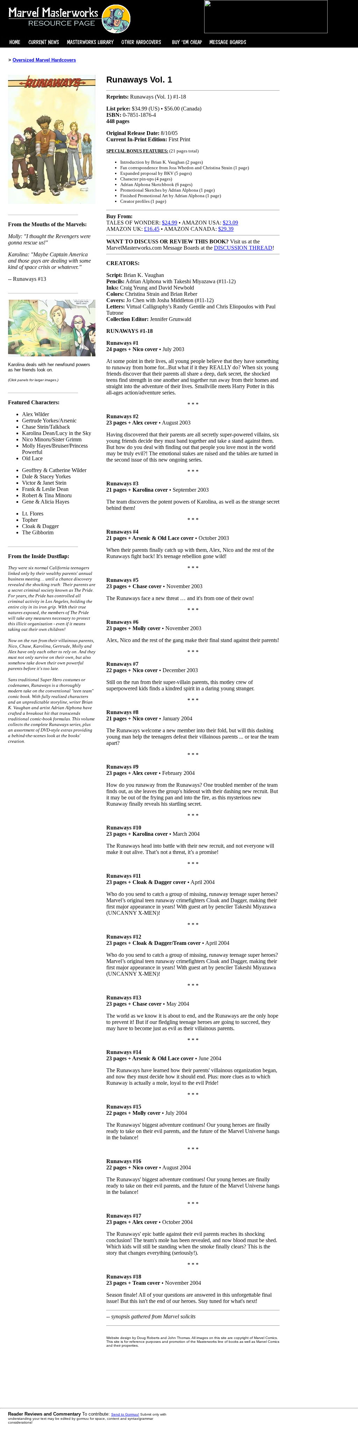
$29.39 (226, 229)
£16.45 (151, 229)
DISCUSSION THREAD (243, 248)
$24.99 (169, 223)
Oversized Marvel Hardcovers (44, 60)
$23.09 (230, 223)
